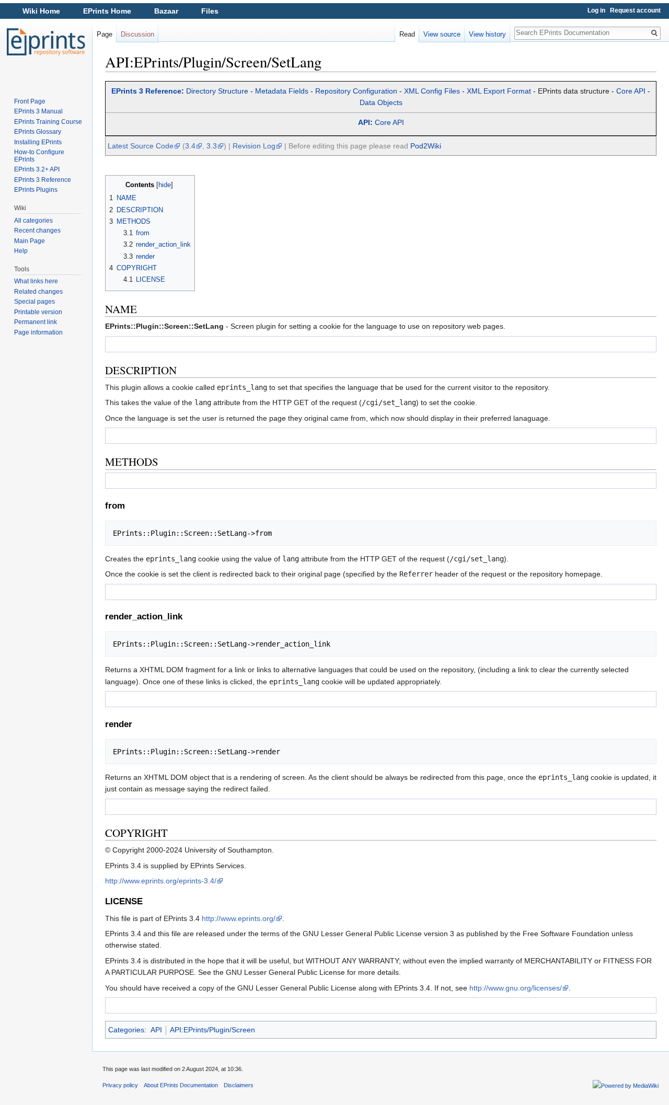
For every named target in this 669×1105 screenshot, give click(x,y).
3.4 (190, 146)
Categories (126, 1030)
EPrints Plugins (35, 189)
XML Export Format (499, 91)
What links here (36, 281)
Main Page (29, 241)
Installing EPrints (38, 142)
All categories (33, 220)
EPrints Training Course (48, 121)
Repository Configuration (356, 91)
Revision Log (254, 146)
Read (407, 34)
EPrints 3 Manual (38, 111)
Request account (635, 10)
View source (441, 34)
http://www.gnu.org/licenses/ (515, 988)
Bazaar (166, 11)
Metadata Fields (281, 91)
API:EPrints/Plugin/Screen (212, 1030)
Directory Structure (217, 91)
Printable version (38, 312)
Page (104, 34)
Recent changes (37, 230)
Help (21, 251)
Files (209, 11)
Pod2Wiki (425, 146)
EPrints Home (107, 11)
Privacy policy (120, 1085)
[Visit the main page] (46, 42)
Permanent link (35, 322)
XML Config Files (432, 91)
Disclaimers (238, 1085)
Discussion (137, 34)
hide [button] (164, 185)
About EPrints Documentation (181, 1085)
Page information (38, 332)
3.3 (211, 146)
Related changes (38, 291)
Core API (630, 91)
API (364, 122)
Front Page (29, 101)
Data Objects (381, 102)
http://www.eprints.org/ (238, 918)
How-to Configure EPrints (39, 155)
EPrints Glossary (37, 131)
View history (487, 34)
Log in (596, 10)
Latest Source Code (141, 146)
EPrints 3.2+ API (37, 169)
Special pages (34, 301)
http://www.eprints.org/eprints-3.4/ (160, 881)
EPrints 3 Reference (146, 91)
